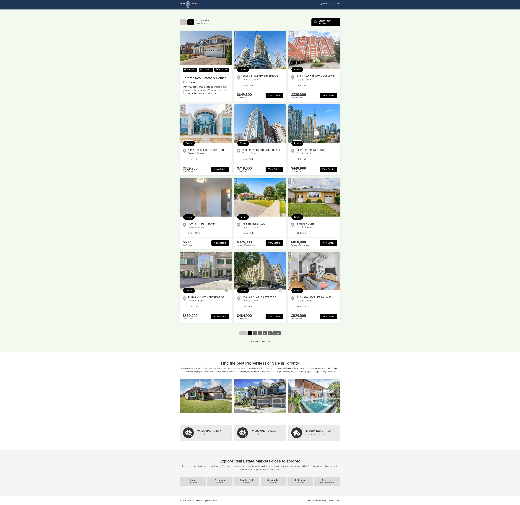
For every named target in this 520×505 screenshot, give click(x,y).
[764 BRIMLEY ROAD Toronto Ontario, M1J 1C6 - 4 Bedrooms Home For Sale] (260, 197)
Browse (190, 69)
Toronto (243, 70)
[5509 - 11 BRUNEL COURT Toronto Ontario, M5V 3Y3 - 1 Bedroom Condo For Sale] (314, 123)
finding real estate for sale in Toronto (323, 368)
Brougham (220, 481)
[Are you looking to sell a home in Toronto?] (260, 433)
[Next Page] (190, 22)
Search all (327, 481)
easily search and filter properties (256, 372)
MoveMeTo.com (292, 368)
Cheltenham (300, 481)
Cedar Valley (273, 481)
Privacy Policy (320, 500)
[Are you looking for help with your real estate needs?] (314, 433)
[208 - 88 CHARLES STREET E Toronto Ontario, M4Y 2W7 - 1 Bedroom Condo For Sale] (260, 271)
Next (276, 333)
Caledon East (246, 481)
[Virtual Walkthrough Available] (226, 290)
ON (251, 341)
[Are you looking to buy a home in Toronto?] (205, 433)
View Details (274, 95)
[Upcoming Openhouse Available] (280, 290)
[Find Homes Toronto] (206, 396)
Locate (205, 69)
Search (325, 3)
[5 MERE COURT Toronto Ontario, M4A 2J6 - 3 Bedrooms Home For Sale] (314, 197)
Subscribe (222, 69)
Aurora (193, 481)
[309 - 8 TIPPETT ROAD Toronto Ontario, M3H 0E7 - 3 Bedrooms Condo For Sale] (206, 197)
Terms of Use (333, 500)
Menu (337, 3)
